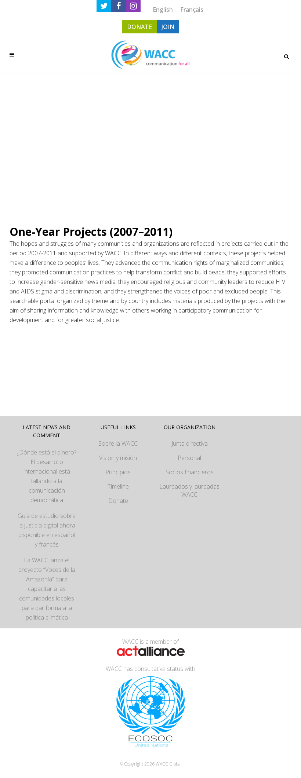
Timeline (118, 486)
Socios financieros (190, 472)
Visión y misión (118, 458)
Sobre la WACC (118, 443)
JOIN (168, 27)
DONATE (139, 27)
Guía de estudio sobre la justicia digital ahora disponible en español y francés (47, 530)
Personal (189, 458)
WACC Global (169, 764)
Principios (118, 472)
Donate (118, 501)
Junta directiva (189, 443)
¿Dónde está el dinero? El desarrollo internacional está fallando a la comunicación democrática (46, 476)
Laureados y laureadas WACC (189, 490)
